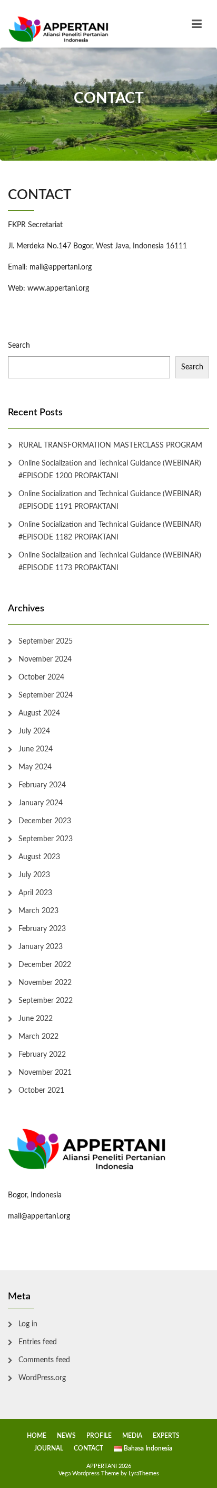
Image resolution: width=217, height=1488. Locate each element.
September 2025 (45, 641)
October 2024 (41, 677)
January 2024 (40, 803)
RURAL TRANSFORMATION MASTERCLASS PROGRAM (110, 445)
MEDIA (132, 1436)
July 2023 (34, 875)
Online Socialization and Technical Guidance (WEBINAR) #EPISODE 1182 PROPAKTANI (109, 531)
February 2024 (42, 785)
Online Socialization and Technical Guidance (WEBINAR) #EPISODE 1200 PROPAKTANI (109, 470)
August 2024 (39, 713)
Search (19, 345)
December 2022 (44, 965)
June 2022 (35, 1018)
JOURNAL (48, 1448)
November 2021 (45, 1072)
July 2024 (34, 731)
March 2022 (38, 1036)
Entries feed (37, 1342)
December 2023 (44, 821)
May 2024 (35, 767)
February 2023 (42, 929)
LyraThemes (144, 1473)
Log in (27, 1324)
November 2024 (45, 659)
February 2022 (42, 1054)
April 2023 (35, 893)
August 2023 (39, 857)
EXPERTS (166, 1436)
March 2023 (38, 911)
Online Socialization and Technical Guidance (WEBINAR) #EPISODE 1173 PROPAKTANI (109, 562)
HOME (36, 1436)
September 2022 (45, 1001)
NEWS (66, 1436)
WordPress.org (42, 1378)
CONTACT (88, 1448)
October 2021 (41, 1090)
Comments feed (44, 1360)
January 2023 (40, 947)
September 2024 (45, 695)
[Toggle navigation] (197, 24)
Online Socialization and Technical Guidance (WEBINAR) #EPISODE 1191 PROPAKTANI (109, 500)
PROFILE (99, 1436)
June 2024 (35, 749)
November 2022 (45, 983)
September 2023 (45, 839)
